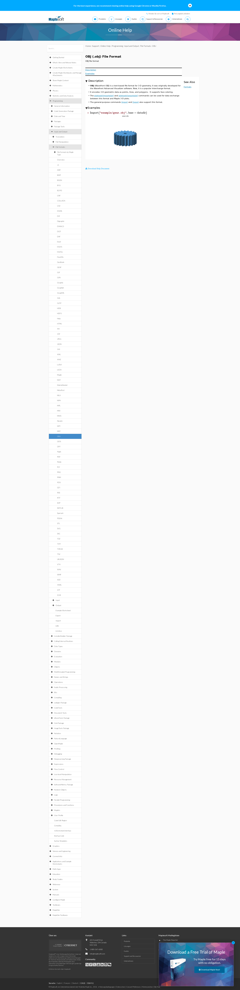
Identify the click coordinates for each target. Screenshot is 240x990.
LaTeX (59, 365)
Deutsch (75, 983)
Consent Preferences (133, 987)
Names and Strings (61, 677)
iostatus (59, 631)
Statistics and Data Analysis (63, 96)
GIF (58, 272)
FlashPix (60, 257)
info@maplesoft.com (97, 954)
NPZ (58, 431)
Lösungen (127, 946)
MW (58, 411)
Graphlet (60, 288)
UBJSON (60, 559)
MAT (59, 380)
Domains (57, 651)
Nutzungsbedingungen (107, 987)
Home (88, 46)
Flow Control (59, 769)
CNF (59, 196)
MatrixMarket (62, 385)
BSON (59, 180)
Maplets (57, 810)
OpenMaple (58, 744)
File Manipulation (62, 142)
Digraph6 (60, 221)
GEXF (59, 267)
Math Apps (57, 869)
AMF (59, 170)
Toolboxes (56, 905)
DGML (59, 211)
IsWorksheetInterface (62, 831)
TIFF (59, 544)
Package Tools (59, 126)
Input (58, 600)
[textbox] (118, 113)
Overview (60, 160)
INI (58, 329)
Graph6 (60, 283)
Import (58, 621)
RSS (58, 493)
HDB (59, 308)
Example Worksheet (63, 610)
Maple (59, 375)
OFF (59, 446)
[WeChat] (109, 964)
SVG (58, 528)
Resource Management (63, 779)
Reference (56, 884)
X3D (58, 580)
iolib (57, 626)
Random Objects (60, 790)
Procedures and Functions (64, 805)
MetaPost (60, 390)
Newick (59, 421)
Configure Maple (59, 900)
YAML (59, 585)
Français (67, 983)
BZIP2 (59, 190)
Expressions (58, 764)
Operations (58, 682)
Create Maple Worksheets (63, 68)
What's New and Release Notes (64, 62)
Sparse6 (60, 513)
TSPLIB (60, 549)
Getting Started (58, 57)
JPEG (59, 339)
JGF (58, 334)
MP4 (59, 400)
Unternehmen (128, 961)
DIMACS (60, 226)
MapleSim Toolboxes (60, 915)
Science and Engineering (61, 851)
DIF (58, 216)
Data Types (58, 646)
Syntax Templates (60, 841)
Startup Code (59, 836)
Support (95, 46)
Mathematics (57, 85)
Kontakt (88, 935)
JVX (58, 349)
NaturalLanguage (60, 738)
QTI (58, 487)
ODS (59, 441)
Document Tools (60, 713)
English (59, 983)
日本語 (82, 983)
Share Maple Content (61, 80)
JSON (59, 344)
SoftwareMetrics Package (63, 785)
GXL (58, 298)
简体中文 (90, 983)
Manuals (56, 895)
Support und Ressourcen (132, 956)
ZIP (58, 590)
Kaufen (126, 951)
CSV (58, 206)
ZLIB (59, 595)
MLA (59, 395)
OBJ (58, 436)
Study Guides (58, 879)
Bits (55, 692)
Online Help (105, 46)
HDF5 (59, 313)
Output (58, 605)
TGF (58, 539)
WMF (59, 575)
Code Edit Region (60, 820)
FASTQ (59, 252)
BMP (59, 175)
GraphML (60, 293)
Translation (60, 137)
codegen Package (60, 703)
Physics (55, 91)
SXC (58, 534)
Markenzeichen (147, 987)
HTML (59, 324)
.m (58, 165)
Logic (56, 795)
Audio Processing (60, 687)
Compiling (58, 697)
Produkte (127, 941)
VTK (59, 564)
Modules (57, 662)
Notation (57, 733)
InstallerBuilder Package (63, 636)
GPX (58, 277)
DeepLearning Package (62, 759)
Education (56, 874)
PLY (58, 467)
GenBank (60, 262)
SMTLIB (60, 508)
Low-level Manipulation (63, 774)
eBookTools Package (62, 718)
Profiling (57, 749)
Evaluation (58, 656)
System (55, 889)
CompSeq (57, 825)
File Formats (60, 147)
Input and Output (60, 132)
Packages (57, 121)
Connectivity (57, 856)
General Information (62, 106)
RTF (58, 498)
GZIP (59, 303)
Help (58, 318)
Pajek (59, 452)
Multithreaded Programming (64, 672)
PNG (59, 472)
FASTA (59, 247)
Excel (59, 242)
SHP (58, 503)
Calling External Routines (63, 641)
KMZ (59, 359)
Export (58, 615)
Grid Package (59, 723)
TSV (58, 554)
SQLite (59, 518)
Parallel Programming (62, 800)
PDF (58, 457)
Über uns (52, 935)
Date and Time (59, 116)
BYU (59, 185)
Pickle (59, 462)
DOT (59, 231)
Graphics (56, 846)
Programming (58, 101)
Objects (57, 667)
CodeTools (58, 708)
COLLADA (61, 201)
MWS (59, 416)
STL (58, 523)
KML (59, 354)
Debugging (58, 754)
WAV (59, 569)
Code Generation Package (64, 111)
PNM (59, 477)
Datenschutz (120, 987)
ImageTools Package (61, 728)
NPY (58, 426)
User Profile (58, 815)
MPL (58, 405)
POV (59, 482)
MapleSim (56, 910)
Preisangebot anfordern (182, 14)
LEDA (59, 370)
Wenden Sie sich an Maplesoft (158, 14)
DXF (58, 236)
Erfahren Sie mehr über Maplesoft (59, 969)
